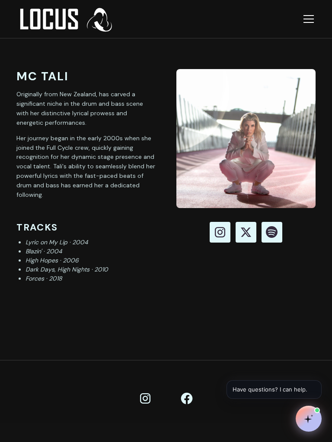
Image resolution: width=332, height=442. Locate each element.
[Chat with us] (309, 419)
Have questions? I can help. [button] (274, 388)
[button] (307, 19)
